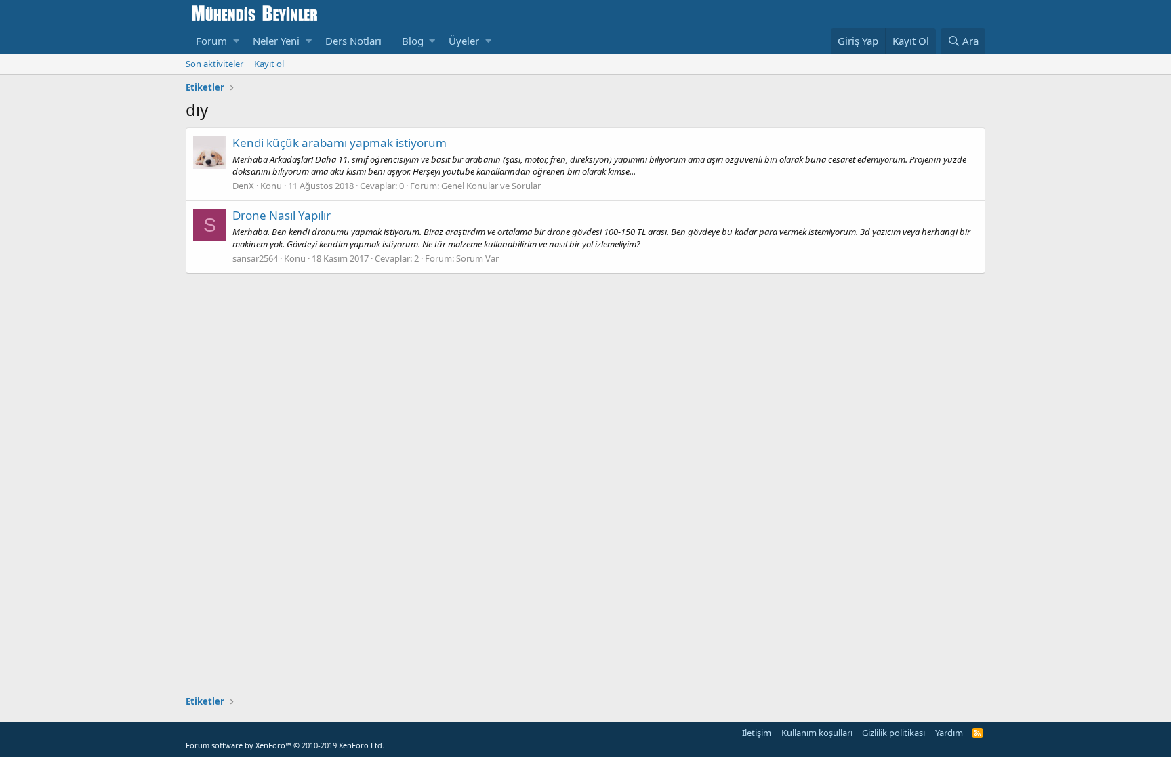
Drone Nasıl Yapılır (281, 215)
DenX (243, 186)
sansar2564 (255, 258)
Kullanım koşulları (816, 733)
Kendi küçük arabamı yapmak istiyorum (339, 142)
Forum (211, 40)
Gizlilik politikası (893, 733)
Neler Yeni (276, 40)
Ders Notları (353, 40)
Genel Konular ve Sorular (491, 186)
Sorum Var (477, 258)
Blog (413, 40)
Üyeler (464, 40)
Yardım (949, 733)
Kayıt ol (269, 64)
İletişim (756, 733)
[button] (236, 41)
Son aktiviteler (214, 64)
